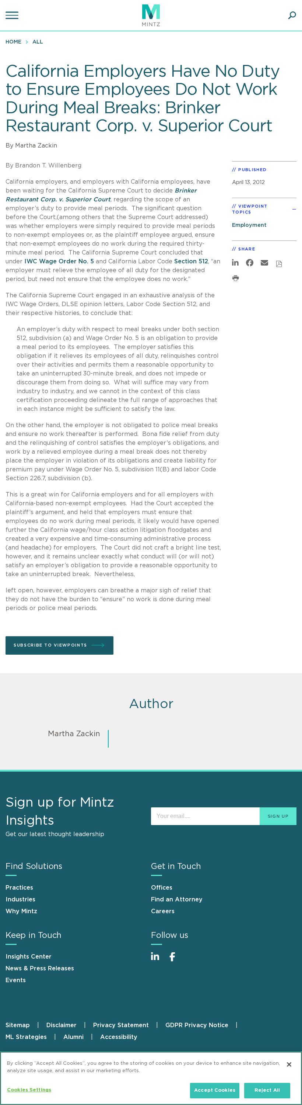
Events (16, 980)
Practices (19, 888)
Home (13, 42)
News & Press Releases (40, 968)
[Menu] (13, 15)
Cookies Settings (29, 1090)
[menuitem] (15, 41)
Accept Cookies (214, 1090)
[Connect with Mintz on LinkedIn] (158, 960)
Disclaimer (61, 1025)
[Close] (289, 1064)
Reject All (267, 1090)
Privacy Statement (121, 1025)
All (37, 42)
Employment (249, 225)
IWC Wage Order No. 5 (59, 261)
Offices (161, 888)
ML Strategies (26, 1037)
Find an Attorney (177, 900)
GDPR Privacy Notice (196, 1025)
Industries (20, 900)
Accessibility (118, 1037)
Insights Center (29, 957)
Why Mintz (21, 911)
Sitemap (18, 1025)
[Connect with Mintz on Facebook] (176, 960)
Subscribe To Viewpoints (50, 645)
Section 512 (191, 261)
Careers (163, 911)
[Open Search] (292, 15)
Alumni (73, 1037)
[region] (151, 1078)
